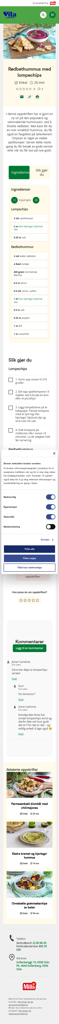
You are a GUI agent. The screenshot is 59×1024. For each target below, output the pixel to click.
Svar (14, 678)
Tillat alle (29, 549)
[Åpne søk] (43, 15)
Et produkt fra (40, 3)
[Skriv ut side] (37, 96)
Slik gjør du (42, 172)
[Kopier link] (29, 96)
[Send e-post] (21, 96)
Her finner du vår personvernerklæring (21, 1003)
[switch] (50, 507)
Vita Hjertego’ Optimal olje (28, 228)
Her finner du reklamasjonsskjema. (20, 1012)
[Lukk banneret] (54, 453)
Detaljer (45, 539)
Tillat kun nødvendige (29, 567)
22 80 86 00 (39, 943)
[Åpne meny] (52, 15)
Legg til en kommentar (29, 648)
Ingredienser (20, 172)
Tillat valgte (29, 558)
